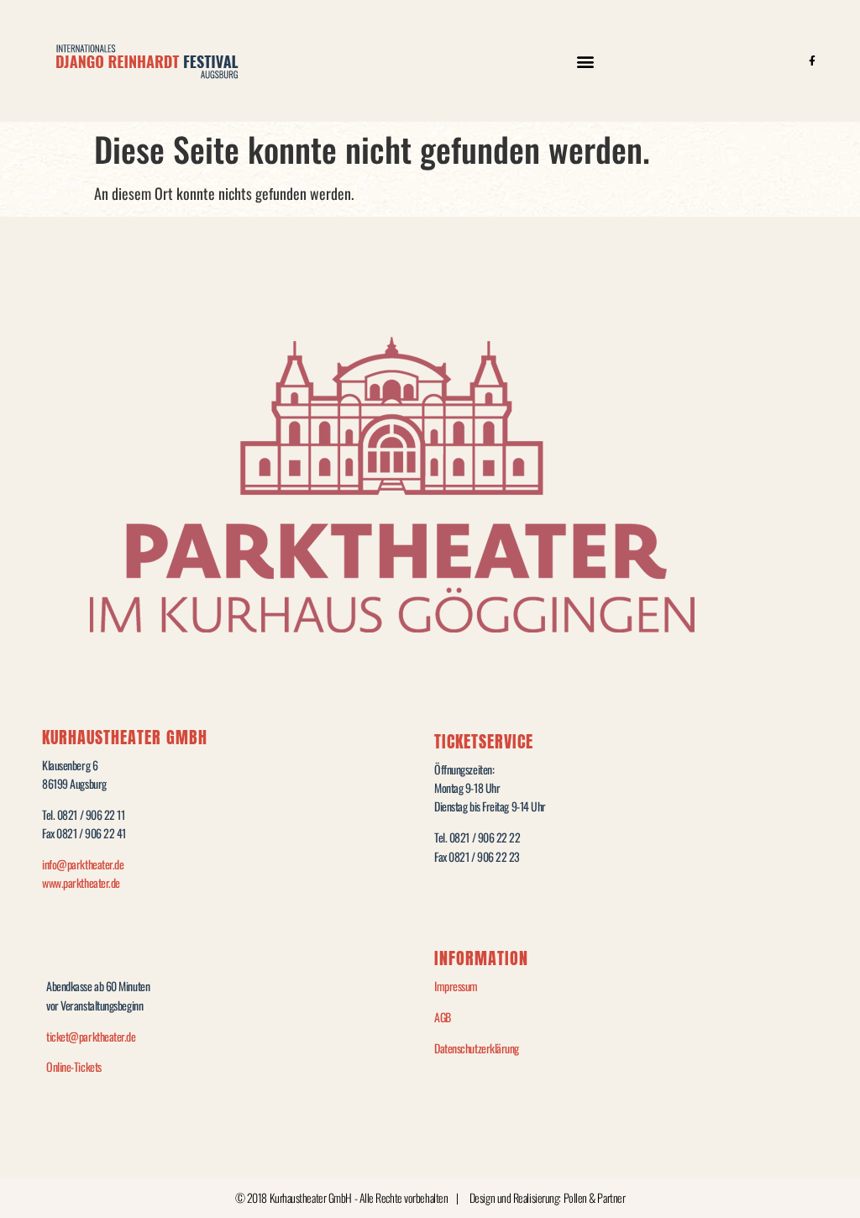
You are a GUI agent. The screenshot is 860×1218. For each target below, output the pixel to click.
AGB (442, 1017)
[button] (585, 61)
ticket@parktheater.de (91, 1036)
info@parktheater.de (82, 864)
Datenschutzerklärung (476, 1048)
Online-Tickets (74, 1066)
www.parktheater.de (81, 882)
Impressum (456, 986)
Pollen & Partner (595, 1197)
